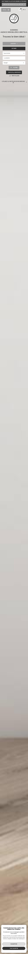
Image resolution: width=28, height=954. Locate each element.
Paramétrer (13, 944)
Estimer (14, 48)
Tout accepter (14, 948)
